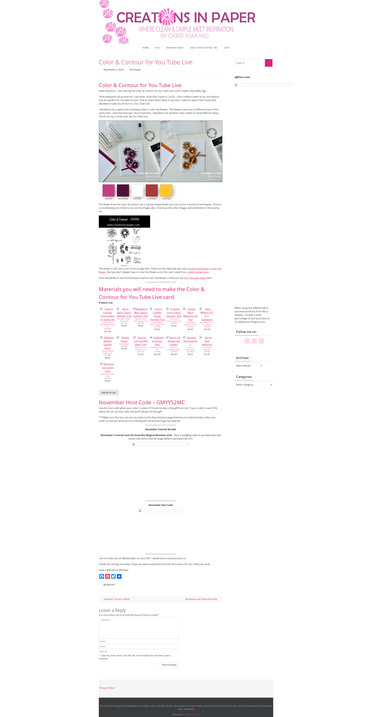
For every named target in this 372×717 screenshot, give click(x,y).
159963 (124, 346)
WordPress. (195, 714)
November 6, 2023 (114, 69)
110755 (107, 378)
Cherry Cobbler (152, 198)
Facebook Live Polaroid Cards (201, 599)
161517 (140, 352)
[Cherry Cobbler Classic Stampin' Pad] (157, 319)
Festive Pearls (124, 344)
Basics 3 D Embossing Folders (173, 348)
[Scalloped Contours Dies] (157, 344)
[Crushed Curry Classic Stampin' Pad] (174, 316)
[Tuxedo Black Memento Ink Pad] (190, 319)
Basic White (137, 198)
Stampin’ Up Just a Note (116, 599)
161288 (107, 355)
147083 (157, 327)
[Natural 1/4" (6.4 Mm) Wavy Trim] (140, 344)
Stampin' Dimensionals (190, 348)
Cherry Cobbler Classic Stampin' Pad (157, 323)
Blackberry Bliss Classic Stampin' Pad (141, 320)
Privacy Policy (107, 687)
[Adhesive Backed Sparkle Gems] (107, 348)
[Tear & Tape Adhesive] (207, 344)
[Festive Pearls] (124, 341)
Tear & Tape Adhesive (207, 348)
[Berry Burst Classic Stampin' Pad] (124, 316)
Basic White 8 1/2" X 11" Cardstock (207, 323)
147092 (140, 323)
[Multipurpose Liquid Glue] (107, 371)
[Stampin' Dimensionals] (190, 344)
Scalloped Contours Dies (157, 348)
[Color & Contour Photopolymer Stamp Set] (107, 319)
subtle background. (198, 272)
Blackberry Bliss (123, 198)
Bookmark (109, 584)
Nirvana (185, 714)
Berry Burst (108, 198)
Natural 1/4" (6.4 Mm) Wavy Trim (141, 348)
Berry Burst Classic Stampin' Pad (124, 320)
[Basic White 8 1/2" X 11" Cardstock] (207, 319)
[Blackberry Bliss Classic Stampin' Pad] (140, 316)
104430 (190, 352)
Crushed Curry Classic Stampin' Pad (174, 320)
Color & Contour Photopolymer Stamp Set (107, 324)
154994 (107, 329)
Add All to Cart (109, 392)
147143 (124, 323)
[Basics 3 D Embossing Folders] (174, 344)
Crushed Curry (166, 198)
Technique (135, 69)
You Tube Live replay (195, 278)
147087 (173, 323)
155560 (157, 352)
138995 (207, 352)
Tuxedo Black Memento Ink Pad (190, 323)
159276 (207, 327)
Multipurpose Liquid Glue (108, 375)
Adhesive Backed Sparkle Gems (107, 352)
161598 (173, 352)
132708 (190, 327)
